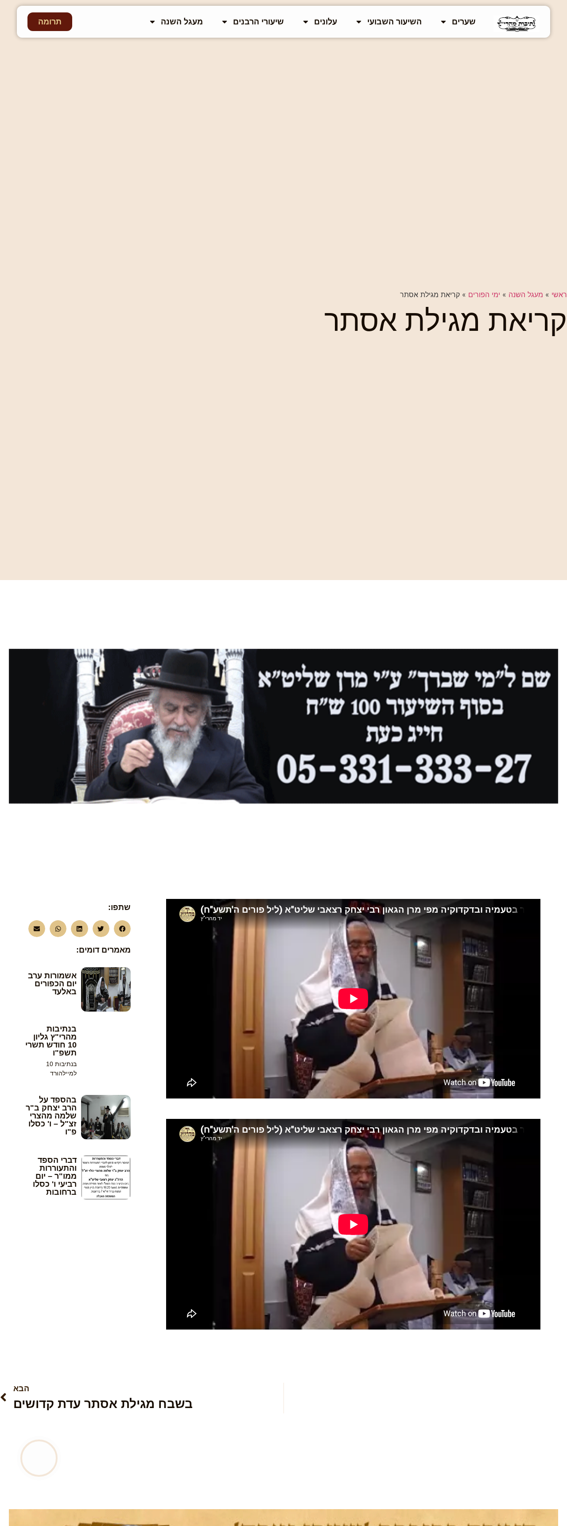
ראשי (559, 294)
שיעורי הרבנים (258, 21)
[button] (122, 928)
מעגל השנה (182, 21)
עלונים (325, 21)
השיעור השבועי (394, 21)
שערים (464, 21)
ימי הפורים (484, 294)
